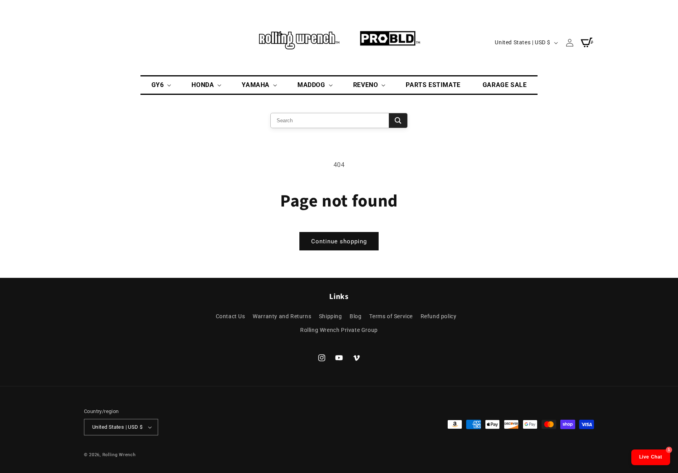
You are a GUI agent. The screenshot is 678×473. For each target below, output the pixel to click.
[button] (161, 85)
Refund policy (439, 316)
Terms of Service (391, 316)
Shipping (330, 316)
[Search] (398, 120)
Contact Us (230, 316)
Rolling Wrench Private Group (339, 330)
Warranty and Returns (282, 316)
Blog (355, 316)
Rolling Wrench (119, 454)
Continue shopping (339, 241)
